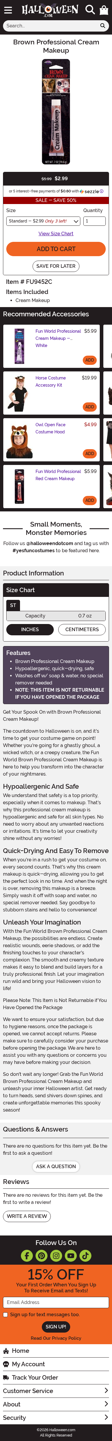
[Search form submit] (102, 26)
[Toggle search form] (90, 10)
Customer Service (28, 1391)
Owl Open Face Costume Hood (50, 428)
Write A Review (27, 1216)
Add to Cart (56, 249)
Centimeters (82, 629)
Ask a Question (56, 1166)
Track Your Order (35, 1377)
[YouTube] (71, 1256)
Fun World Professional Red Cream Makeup (58, 475)
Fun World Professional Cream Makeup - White (58, 338)
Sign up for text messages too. (45, 1314)
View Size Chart (56, 233)
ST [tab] (13, 605)
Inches (30, 629)
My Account (28, 1364)
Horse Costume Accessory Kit (51, 382)
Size (11, 210)
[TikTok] (85, 1256)
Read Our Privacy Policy (56, 1338)
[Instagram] (56, 1256)
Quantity (93, 210)
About (11, 1404)
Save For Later (56, 266)
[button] (103, 10)
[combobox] (50, 26)
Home (20, 1350)
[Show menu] (8, 10)
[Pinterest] (41, 1256)
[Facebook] (27, 1256)
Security (14, 1417)
